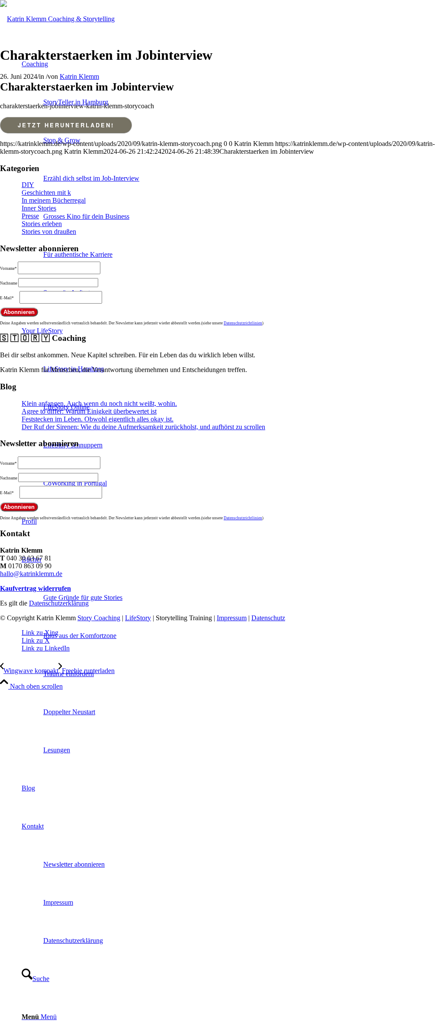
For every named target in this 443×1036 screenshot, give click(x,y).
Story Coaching (98, 618)
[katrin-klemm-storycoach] (57, 19)
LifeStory (138, 618)
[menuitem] (232, 655)
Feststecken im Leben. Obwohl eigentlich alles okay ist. (97, 419)
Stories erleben (42, 223)
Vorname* (8, 268)
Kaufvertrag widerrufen (35, 588)
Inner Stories (39, 208)
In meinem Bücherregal (54, 200)
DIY (28, 184)
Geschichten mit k (46, 192)
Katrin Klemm (79, 76)
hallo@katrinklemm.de (31, 573)
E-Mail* (7, 298)
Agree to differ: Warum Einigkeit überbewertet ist (89, 411)
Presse (30, 216)
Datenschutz (268, 618)
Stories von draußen (49, 231)
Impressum (232, 618)
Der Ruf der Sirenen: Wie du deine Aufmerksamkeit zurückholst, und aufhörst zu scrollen (143, 427)
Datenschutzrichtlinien (243, 323)
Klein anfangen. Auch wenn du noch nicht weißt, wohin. (99, 403)
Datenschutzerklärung (59, 603)
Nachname (8, 283)
